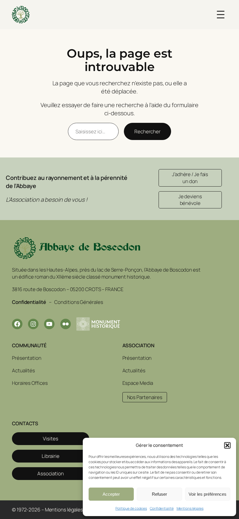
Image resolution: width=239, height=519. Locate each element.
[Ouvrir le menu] (220, 14)
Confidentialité (162, 508)
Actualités (23, 370)
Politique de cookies (131, 508)
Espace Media (137, 383)
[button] (227, 445)
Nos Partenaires (145, 397)
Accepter (111, 494)
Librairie (50, 456)
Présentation (26, 358)
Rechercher (147, 131)
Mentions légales (190, 508)
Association (50, 473)
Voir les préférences (207, 494)
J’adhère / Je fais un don (190, 178)
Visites (50, 438)
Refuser (159, 494)
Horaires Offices (30, 383)
